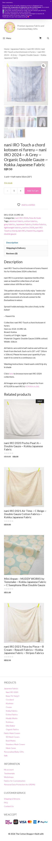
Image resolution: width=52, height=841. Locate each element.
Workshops (9, 777)
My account (9, 769)
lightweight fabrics (12, 227)
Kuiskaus (9, 722)
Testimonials (9, 773)
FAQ (6, 802)
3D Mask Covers (12, 737)
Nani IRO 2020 (12, 692)
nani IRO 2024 (33, 49)
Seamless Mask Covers (15, 744)
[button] (43, 65)
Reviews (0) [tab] (11, 253)
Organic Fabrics (12, 729)
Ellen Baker (10, 726)
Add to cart (32, 190)
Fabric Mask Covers (12, 733)
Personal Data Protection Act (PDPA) (19, 784)
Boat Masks (11, 740)
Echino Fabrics (12, 714)
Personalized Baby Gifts (14, 752)
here (11, 373)
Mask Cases (11, 748)
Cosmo (9, 707)
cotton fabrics (30, 221)
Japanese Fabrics (18, 49)
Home (6, 49)
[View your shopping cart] (40, 38)
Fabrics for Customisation (14, 781)
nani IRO (21, 230)
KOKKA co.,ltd (32, 386)
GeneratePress (26, 837)
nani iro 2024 (28, 227)
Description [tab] (12, 242)
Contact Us (9, 806)
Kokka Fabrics (39, 224)
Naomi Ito (31, 230)
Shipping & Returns (12, 799)
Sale (5, 755)
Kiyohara (9, 703)
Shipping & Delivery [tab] (16, 248)
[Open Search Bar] (48, 38)
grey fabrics (9, 224)
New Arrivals (35, 218)
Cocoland (10, 700)
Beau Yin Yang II (12, 696)
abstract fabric (16, 221)
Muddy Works (11, 718)
